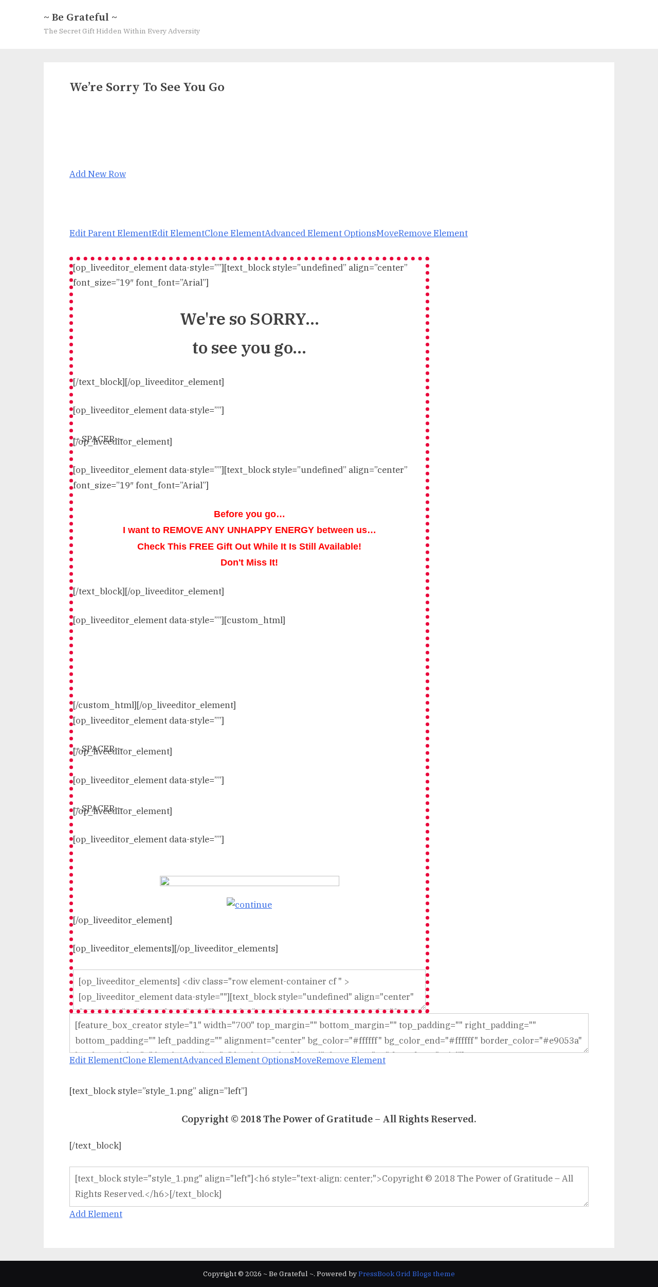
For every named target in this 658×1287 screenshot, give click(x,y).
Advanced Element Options (320, 233)
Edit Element (178, 233)
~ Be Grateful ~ (80, 17)
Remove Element (433, 233)
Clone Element (235, 233)
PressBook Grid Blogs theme (406, 1273)
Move (387, 233)
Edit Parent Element (110, 233)
